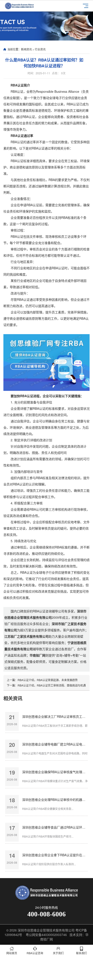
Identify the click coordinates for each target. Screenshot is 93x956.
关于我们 (58, 953)
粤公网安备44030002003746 (46, 934)
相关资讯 (12, 698)
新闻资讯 (26, 49)
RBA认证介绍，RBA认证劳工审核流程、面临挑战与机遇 (52, 685)
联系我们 (81, 953)
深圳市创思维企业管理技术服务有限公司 (46, 930)
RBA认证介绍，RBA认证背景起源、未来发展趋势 (48, 680)
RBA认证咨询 (35, 953)
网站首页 (11, 953)
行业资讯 (40, 49)
